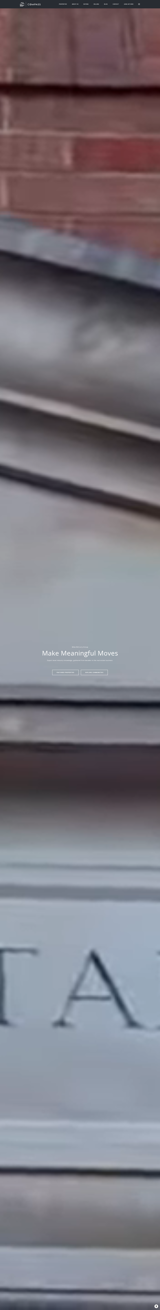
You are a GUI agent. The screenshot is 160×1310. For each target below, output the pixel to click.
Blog (106, 4)
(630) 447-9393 (128, 4)
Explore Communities (94, 672)
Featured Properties (65, 672)
